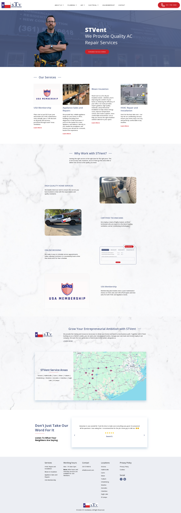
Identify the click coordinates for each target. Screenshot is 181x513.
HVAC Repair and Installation (129, 109)
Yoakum (103, 479)
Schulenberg (105, 482)
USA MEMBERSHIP (108, 5)
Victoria (103, 467)
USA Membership (42, 107)
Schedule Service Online (97, 52)
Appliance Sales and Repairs (73, 109)
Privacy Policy (124, 467)
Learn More (38, 128)
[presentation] (74, 434)
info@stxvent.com (88, 470)
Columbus (104, 491)
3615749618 (86, 467)
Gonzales (104, 488)
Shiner (103, 476)
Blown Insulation (100, 89)
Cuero (103, 473)
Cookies (122, 470)
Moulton (103, 485)
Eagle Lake (104, 494)
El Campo (104, 497)
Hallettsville (105, 470)
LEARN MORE (68, 341)
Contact (121, 5)
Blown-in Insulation (51, 472)
